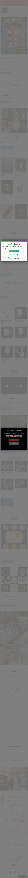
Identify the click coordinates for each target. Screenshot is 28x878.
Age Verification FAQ (14, 254)
